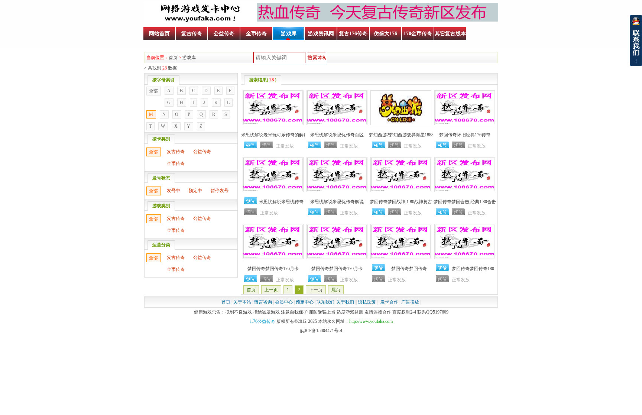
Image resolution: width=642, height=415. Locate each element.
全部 (153, 91)
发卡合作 (389, 302)
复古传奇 (191, 33)
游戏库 (288, 33)
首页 (173, 57)
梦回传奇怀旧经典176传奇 (464, 134)
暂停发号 (219, 190)
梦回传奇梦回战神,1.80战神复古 (401, 201)
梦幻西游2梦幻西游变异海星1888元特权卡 (410, 134)
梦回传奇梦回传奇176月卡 (273, 268)
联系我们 (325, 302)
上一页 (271, 289)
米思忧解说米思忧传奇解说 (337, 201)
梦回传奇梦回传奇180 (473, 268)
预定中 (195, 190)
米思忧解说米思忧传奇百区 (337, 134)
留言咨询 (263, 302)
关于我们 (345, 302)
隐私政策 (367, 302)
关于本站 (242, 302)
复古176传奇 (353, 33)
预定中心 (305, 302)
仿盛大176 (385, 33)
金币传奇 (256, 33)
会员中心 (284, 302)
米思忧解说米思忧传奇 (281, 201)
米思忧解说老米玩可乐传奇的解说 (274, 134)
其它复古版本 (450, 33)
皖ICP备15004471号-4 (321, 330)
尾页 (335, 289)
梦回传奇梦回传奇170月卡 (337, 268)
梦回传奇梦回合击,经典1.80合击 (465, 201)
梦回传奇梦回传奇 (409, 268)
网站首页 (159, 33)
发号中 (173, 190)
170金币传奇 (417, 33)
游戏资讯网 (321, 33)
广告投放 (410, 302)
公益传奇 (224, 33)
